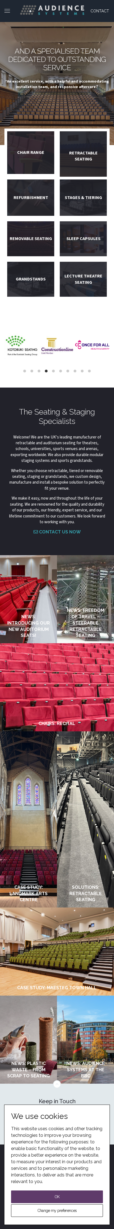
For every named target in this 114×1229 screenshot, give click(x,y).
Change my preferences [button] (57, 1210)
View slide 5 (53, 371)
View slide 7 (67, 371)
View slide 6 (60, 371)
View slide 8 (75, 371)
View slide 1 (24, 371)
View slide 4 (46, 371)
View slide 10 (89, 371)
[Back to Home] (52, 10)
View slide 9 (82, 371)
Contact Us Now (59, 532)
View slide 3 (39, 371)
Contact (99, 11)
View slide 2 (31, 371)
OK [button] (57, 1197)
